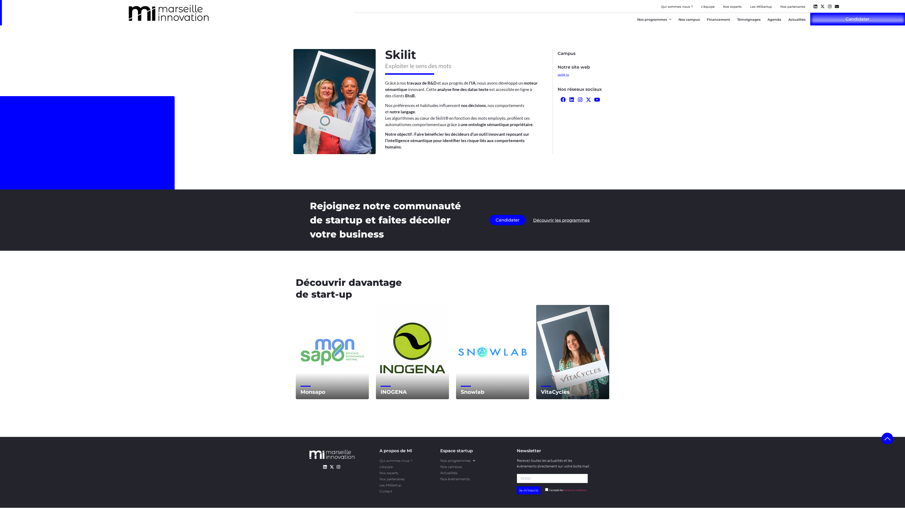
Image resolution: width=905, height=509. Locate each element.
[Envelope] (837, 6)
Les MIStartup (761, 6)
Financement (718, 19)
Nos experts (732, 6)
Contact (385, 491)
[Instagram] (830, 6)
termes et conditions (575, 490)
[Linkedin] (816, 6)
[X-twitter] (823, 6)
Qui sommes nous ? (677, 6)
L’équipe (708, 6)
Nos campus (689, 19)
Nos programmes (652, 19)
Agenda (774, 19)
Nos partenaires (792, 6)
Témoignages (749, 19)
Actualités (797, 19)
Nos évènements (455, 479)
